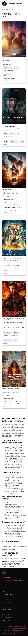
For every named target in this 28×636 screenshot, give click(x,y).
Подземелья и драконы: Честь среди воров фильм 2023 (14, 319)
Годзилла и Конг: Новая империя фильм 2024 (11, 59)
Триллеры (22, 141)
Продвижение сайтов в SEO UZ (19, 628)
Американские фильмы (9, 73)
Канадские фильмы (8, 204)
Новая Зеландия (17, 204)
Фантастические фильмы (9, 78)
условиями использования (10, 632)
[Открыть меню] (25, 4)
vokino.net (23, 626)
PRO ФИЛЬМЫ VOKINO (15, 4)
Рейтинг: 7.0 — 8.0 (7, 327)
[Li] (3, 588)
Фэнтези (18, 210)
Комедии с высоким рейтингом (10, 337)
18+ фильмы (16, 67)
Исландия (6, 335)
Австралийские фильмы (9, 70)
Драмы (17, 401)
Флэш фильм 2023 (7, 189)
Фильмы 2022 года (8, 395)
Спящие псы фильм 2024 (9, 126)
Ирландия (16, 332)
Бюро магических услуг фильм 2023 (12, 258)
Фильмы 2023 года (8, 196)
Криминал (6, 141)
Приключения (7, 207)
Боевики (17, 73)
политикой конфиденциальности (17, 633)
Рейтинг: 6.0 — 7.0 (7, 75)
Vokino (3, 9)
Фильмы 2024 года (8, 67)
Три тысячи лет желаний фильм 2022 (12, 388)
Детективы (18, 138)
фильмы (6, 577)
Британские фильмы (8, 332)
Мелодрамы (6, 403)
